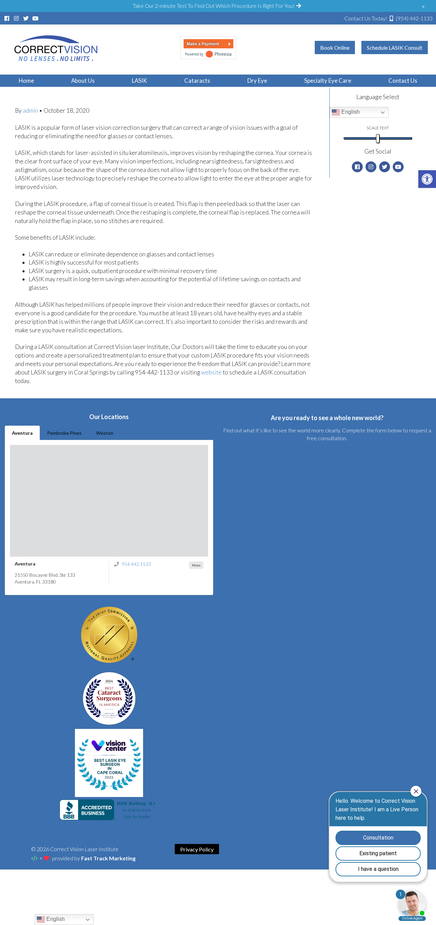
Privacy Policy (197, 849)
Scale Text (378, 127)
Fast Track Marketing (108, 858)
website (212, 372)
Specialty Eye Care (327, 80)
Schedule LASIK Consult (394, 47)
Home (26, 80)
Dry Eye (257, 80)
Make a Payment (203, 44)
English (350, 112)
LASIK (139, 80)
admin (31, 110)
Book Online (334, 47)
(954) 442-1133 (388, 18)
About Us (83, 80)
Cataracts (197, 80)
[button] (427, 179)
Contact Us (402, 80)
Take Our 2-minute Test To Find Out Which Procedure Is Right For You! (214, 5)
